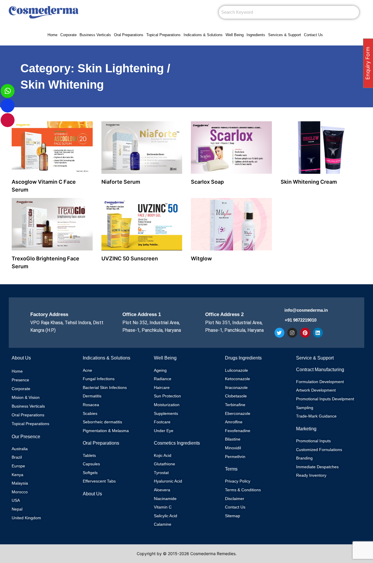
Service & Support (315, 357)
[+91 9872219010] (278, 321)
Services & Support (284, 35)
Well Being (235, 35)
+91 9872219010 (300, 320)
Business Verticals (95, 35)
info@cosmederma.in (306, 310)
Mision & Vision (26, 397)
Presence (20, 380)
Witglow (201, 258)
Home (52, 35)
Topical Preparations (163, 35)
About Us (92, 493)
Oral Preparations (128, 35)
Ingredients (256, 35)
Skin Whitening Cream (309, 182)
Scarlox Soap (207, 182)
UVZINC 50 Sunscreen (129, 258)
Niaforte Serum (120, 182)
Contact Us (313, 35)
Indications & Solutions (203, 35)
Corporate (68, 35)
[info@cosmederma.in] (278, 311)
